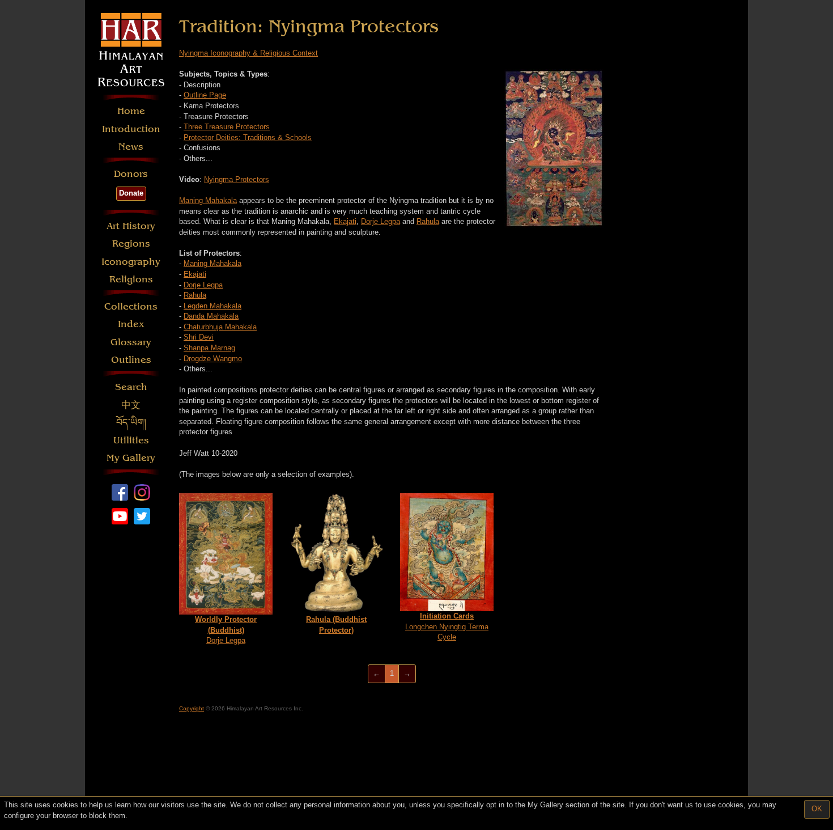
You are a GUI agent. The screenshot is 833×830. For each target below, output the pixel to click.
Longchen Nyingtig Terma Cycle (446, 626)
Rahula (427, 221)
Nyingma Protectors (236, 179)
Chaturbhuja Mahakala (220, 327)
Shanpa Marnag (209, 348)
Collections (131, 306)
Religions (131, 279)
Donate (131, 193)
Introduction (131, 129)
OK (816, 808)
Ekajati (345, 221)
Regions (131, 243)
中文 (131, 405)
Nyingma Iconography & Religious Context (248, 53)
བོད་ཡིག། (131, 422)
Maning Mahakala (208, 200)
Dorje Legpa (380, 221)
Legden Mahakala (212, 306)
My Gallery (131, 457)
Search (131, 387)
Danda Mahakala (211, 316)
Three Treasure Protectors (227, 126)
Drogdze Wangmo (213, 358)
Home (131, 110)
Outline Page (205, 95)
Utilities (131, 440)
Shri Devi (199, 337)
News (130, 146)
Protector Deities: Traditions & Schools (248, 137)
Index (131, 324)
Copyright (191, 708)
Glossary (130, 342)
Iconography (130, 261)
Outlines (131, 359)
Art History (131, 226)
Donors (131, 173)
